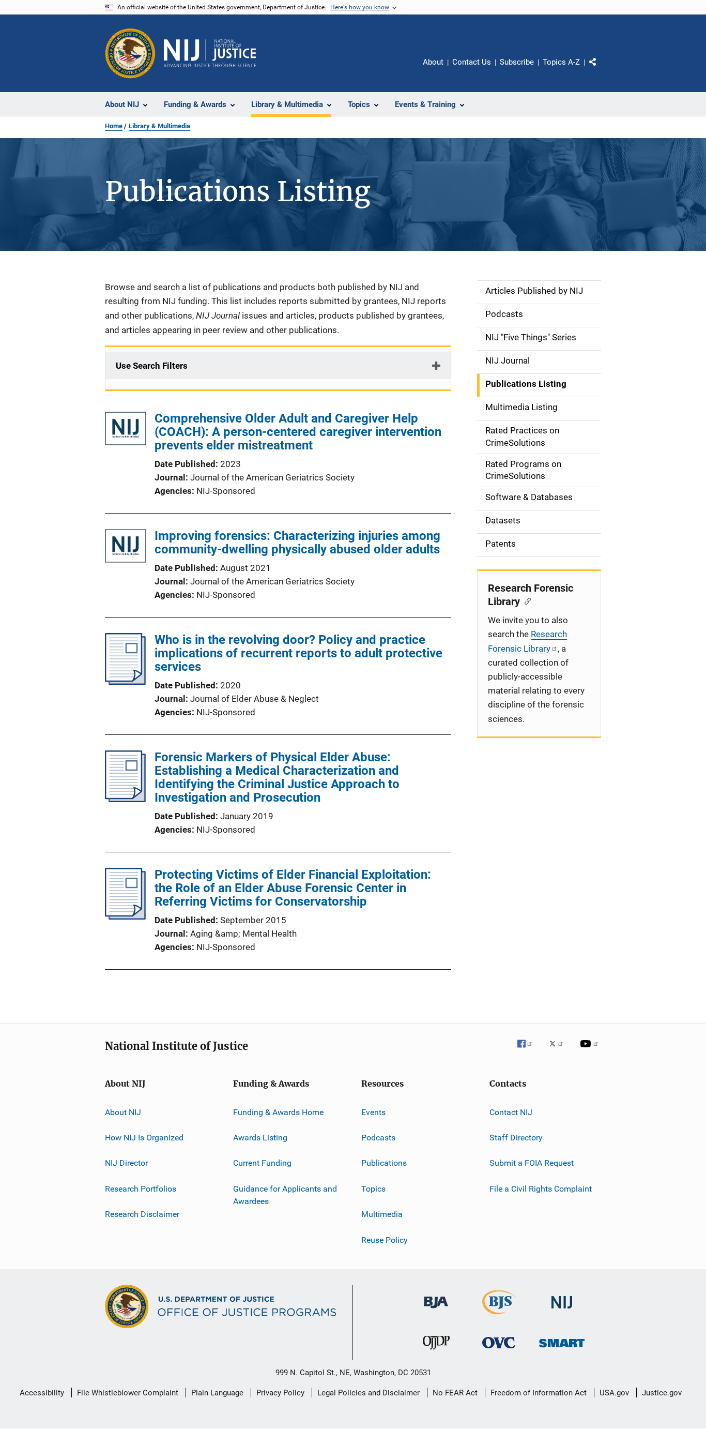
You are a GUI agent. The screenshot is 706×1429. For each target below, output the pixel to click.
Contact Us (471, 62)
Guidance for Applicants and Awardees (285, 1195)
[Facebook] (528, 1051)
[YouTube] (590, 1051)
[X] (559, 1051)
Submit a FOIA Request (531, 1163)
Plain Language (217, 1392)
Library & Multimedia (159, 126)
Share (601, 69)
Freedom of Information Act (538, 1392)
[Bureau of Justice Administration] (436, 1310)
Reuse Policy (384, 1239)
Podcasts (378, 1137)
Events (373, 1112)
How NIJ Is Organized (144, 1137)
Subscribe (517, 62)
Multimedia (382, 1214)
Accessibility (42, 1392)
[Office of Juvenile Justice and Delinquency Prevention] (436, 1351)
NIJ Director (126, 1163)
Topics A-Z (561, 62)
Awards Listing (260, 1137)
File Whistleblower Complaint (127, 1392)
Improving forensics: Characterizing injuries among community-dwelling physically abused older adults (297, 542)
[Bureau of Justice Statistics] (499, 1316)
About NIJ (123, 1112)
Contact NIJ (510, 1112)
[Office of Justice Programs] (130, 53)
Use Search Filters (152, 365)
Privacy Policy (280, 1392)
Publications (384, 1163)
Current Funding (262, 1163)
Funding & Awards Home (278, 1112)
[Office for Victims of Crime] (498, 1350)
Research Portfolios (140, 1189)
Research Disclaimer (142, 1214)
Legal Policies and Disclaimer (368, 1392)
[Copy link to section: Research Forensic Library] (525, 600)
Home (113, 126)
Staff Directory (516, 1137)
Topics (373, 1189)
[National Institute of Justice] (561, 1310)
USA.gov (614, 1392)
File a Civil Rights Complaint (540, 1189)
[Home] (210, 53)
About (433, 62)
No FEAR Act (455, 1392)
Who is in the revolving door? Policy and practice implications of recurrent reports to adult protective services (298, 653)
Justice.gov (662, 1392)
